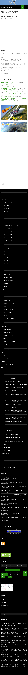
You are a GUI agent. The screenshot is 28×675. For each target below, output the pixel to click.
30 (10, 576)
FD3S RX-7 (6, 283)
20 (25, 572)
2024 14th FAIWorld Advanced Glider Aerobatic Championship (14, 438)
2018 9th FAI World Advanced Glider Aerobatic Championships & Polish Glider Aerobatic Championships (15, 417)
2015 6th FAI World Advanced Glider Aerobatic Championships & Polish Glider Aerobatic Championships (15, 395)
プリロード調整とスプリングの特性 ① (10, 84)
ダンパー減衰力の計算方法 (7, 96)
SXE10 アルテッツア (8, 208)
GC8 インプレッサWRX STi (9, 341)
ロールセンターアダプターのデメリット (10, 91)
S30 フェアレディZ (8, 228)
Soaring (6, 444)
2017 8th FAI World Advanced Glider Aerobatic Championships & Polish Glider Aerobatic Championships (15, 412)
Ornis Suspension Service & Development (11, 196)
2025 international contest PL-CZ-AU (14, 441)
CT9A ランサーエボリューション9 (11, 321)
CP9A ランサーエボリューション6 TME (12, 318)
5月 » (25, 579)
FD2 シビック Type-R (8, 309)
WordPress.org (4, 608)
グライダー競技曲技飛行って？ (12, 378)
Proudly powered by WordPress (7, 673)
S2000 (5, 295)
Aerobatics (6, 375)
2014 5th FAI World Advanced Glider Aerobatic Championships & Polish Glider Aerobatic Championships (15, 400)
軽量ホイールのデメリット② (8, 100)
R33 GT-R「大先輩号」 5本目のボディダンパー (12, 503)
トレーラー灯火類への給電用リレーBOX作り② (12, 482)
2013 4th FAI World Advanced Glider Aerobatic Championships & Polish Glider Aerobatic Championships (15, 389)
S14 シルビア (6, 251)
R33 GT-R (6, 260)
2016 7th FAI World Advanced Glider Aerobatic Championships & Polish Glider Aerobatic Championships (15, 406)
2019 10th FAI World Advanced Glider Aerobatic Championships (14, 422)
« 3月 (2, 579)
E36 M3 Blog (7, 461)
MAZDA (4, 269)
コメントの (4, 605)
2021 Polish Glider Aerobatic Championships (16, 426)
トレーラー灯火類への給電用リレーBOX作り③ (12, 478)
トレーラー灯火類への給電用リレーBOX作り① (12, 499)
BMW (3, 352)
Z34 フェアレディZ (8, 237)
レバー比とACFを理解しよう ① (8, 89)
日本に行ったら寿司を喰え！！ (9, 16)
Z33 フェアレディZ (8, 234)
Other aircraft (6, 447)
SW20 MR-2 (6, 205)
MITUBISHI (4, 315)
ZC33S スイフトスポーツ (9, 335)
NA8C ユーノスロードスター (10, 271)
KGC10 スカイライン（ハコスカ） (11, 225)
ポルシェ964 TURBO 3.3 (9, 364)
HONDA (4, 289)
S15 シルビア (6, 254)
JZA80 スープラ (7, 211)
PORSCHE (4, 361)
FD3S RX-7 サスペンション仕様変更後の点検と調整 (13, 495)
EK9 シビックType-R (8, 306)
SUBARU (4, 338)
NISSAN (4, 222)
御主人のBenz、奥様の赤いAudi (13, 624)
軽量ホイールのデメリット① (8, 82)
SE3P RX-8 (6, 286)
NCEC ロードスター (8, 274)
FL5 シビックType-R (8, 312)
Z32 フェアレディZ (8, 231)
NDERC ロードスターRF (9, 280)
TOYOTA (4, 199)
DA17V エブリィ (7, 329)
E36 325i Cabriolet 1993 (7, 464)
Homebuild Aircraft (7, 450)
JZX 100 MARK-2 (7, 214)
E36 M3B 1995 (5, 459)
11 (17, 570)
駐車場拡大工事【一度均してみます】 (10, 513)
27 (25, 574)
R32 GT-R (6, 257)
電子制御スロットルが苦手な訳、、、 (10, 88)
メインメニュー (26, 7)
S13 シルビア (6, 248)
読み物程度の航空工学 (7, 453)
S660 (5, 292)
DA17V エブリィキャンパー (9, 332)
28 (2, 576)
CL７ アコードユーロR (8, 300)
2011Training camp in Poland (12, 381)
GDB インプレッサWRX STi (9, 344)
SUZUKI (4, 326)
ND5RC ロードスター (8, 277)
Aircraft (3, 367)
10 (14, 570)
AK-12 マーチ (6, 243)
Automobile (4, 456)
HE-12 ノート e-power (9, 266)
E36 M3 (5, 355)
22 (6, 574)
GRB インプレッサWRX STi (9, 349)
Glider (3, 373)
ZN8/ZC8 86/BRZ (7, 219)
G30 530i (6, 358)
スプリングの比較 (5, 86)
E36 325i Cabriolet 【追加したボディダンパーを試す (13, 486)
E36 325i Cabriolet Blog (9, 467)
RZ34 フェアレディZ (8, 240)
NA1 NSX (6, 297)
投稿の (3, 602)
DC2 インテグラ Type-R (9, 303)
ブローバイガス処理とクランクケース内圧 (11, 93)
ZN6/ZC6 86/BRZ (7, 217)
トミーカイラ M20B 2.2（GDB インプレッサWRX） (14, 347)
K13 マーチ (6, 245)
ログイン (3, 599)
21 (2, 574)
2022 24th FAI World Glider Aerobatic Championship (14, 429)
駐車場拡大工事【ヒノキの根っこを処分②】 (12, 636)
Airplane (4, 370)
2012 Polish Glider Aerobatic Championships (16, 384)
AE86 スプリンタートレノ (9, 202)
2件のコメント (10, 18)
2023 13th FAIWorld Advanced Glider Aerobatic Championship (14, 434)
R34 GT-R (6, 263)
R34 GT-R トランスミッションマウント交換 (11, 490)
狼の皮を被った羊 (6, 7)
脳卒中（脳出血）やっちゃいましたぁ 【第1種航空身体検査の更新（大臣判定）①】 (13, 665)
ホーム (2, 193)
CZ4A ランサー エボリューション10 (11, 323)
